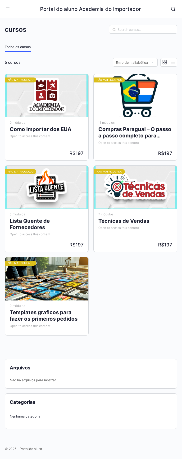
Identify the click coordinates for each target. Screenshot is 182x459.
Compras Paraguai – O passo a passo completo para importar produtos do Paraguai (134, 132)
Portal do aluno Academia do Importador (90, 9)
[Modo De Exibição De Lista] (173, 62)
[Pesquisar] (173, 9)
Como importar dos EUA (40, 129)
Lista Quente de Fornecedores (30, 224)
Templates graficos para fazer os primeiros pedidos (43, 315)
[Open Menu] (7, 8)
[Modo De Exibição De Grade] (165, 62)
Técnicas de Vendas (123, 221)
